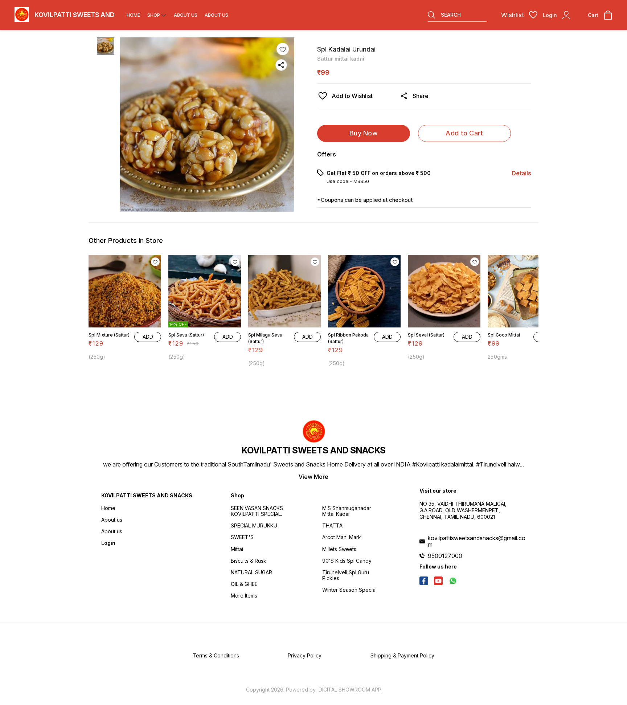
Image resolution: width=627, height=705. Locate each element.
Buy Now (363, 133)
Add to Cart (464, 133)
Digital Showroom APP (350, 689)
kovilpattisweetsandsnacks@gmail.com (476, 541)
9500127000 (445, 556)
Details (521, 173)
